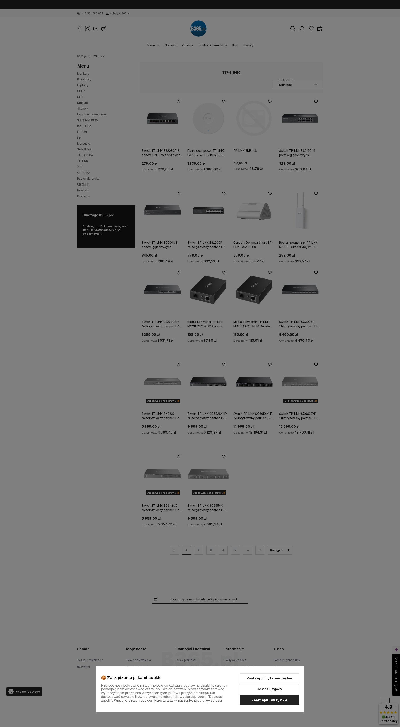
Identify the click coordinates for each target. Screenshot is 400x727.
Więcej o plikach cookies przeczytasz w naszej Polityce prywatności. (168, 700)
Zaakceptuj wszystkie (269, 700)
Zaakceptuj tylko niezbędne (269, 678)
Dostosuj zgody (269, 689)
